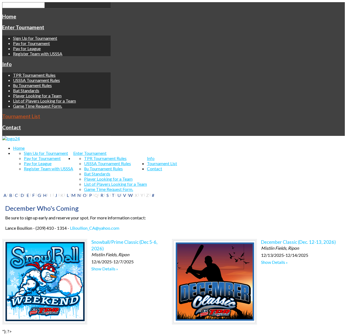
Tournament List (21, 116)
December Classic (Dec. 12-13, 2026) (298, 242)
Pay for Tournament (31, 43)
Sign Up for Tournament (35, 38)
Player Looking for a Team (37, 95)
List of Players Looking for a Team (44, 100)
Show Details (103, 268)
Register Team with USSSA (37, 53)
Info (7, 64)
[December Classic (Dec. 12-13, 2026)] (214, 282)
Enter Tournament (23, 27)
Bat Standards (26, 90)
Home (9, 17)
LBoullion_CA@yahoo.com (94, 228)
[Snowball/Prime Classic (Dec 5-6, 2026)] (45, 282)
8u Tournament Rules (32, 85)
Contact (11, 127)
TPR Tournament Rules (34, 75)
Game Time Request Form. (37, 105)
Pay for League (27, 48)
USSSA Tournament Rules (36, 80)
